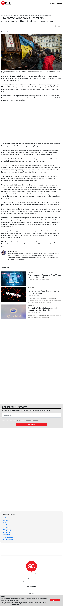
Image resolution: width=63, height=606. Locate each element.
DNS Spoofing (7, 530)
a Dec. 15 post (16, 96)
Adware (5, 518)
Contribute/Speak (22, 588)
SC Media (19, 581)
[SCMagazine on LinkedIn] (35, 573)
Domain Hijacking (8, 539)
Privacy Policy (35, 420)
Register (59, 3)
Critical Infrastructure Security (42, 15)
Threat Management (13, 15)
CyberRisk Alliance (26, 581)
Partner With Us (47, 588)
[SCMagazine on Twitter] (31, 573)
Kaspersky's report (16, 233)
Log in (53, 3)
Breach (30, 272)
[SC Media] (6, 3)
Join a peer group (38, 588)
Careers (39, 581)
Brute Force (6, 525)
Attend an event (30, 588)
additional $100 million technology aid (12, 224)
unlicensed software (19, 181)
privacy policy (15, 604)
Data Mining (6, 532)
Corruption (6, 527)
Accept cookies (55, 600)
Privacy (44, 581)
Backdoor (5, 520)
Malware (3, 15)
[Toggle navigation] (46, 3)
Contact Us (34, 581)
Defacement (6, 534)
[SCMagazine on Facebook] (28, 573)
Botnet (5, 522)
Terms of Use (28, 420)
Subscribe (31, 424)
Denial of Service (8, 537)
